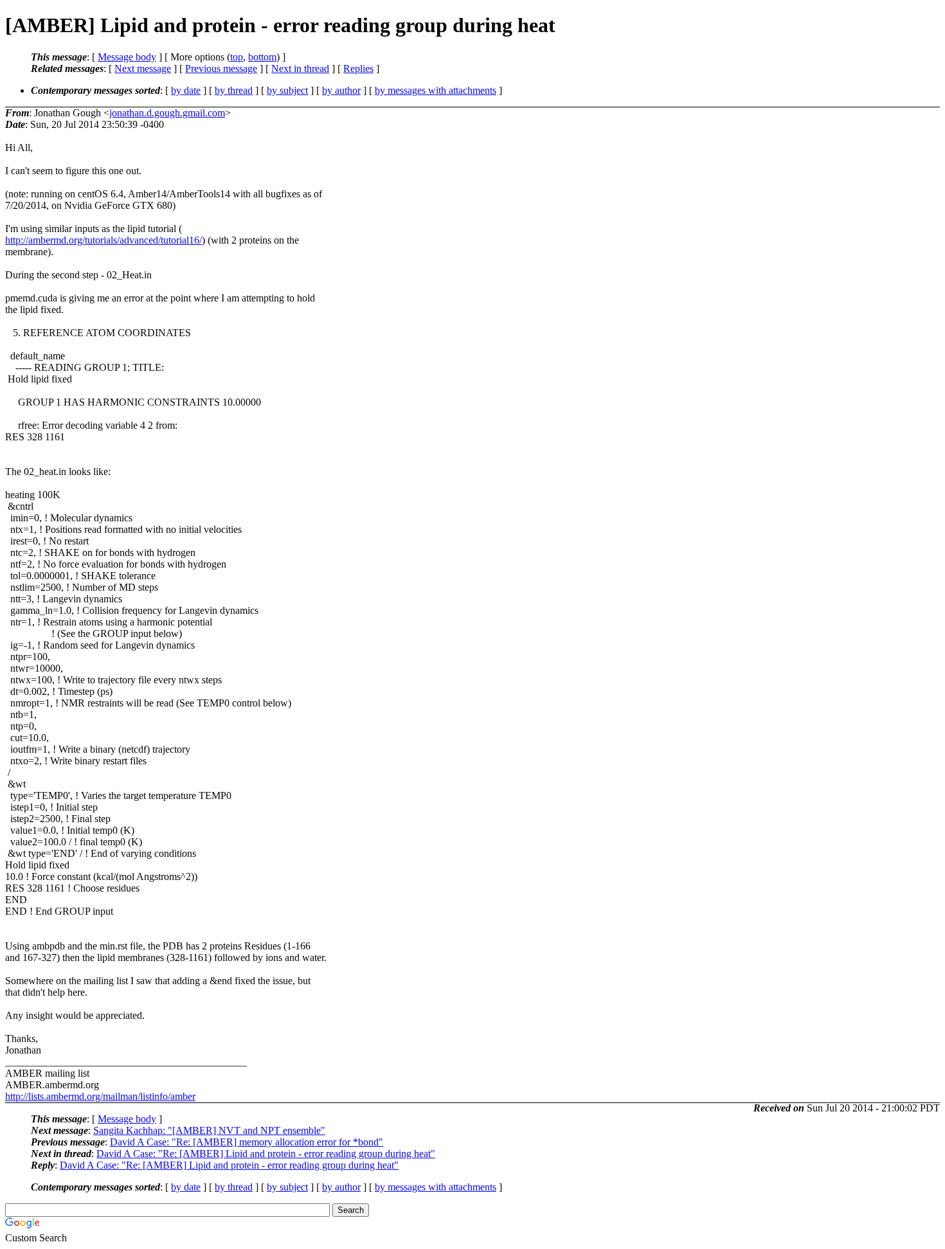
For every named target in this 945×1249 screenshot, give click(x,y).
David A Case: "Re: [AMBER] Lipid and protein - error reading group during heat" (265, 1153)
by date (186, 90)
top (236, 56)
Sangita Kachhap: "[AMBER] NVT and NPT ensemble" (209, 1130)
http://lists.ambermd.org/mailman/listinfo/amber (100, 1096)
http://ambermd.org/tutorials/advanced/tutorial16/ (103, 240)
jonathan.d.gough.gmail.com (167, 112)
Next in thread (300, 68)
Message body (127, 56)
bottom (262, 56)
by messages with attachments (435, 90)
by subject (287, 90)
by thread (234, 90)
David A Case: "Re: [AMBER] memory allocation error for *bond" (246, 1142)
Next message (142, 68)
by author (341, 90)
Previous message (221, 68)
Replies (358, 68)
